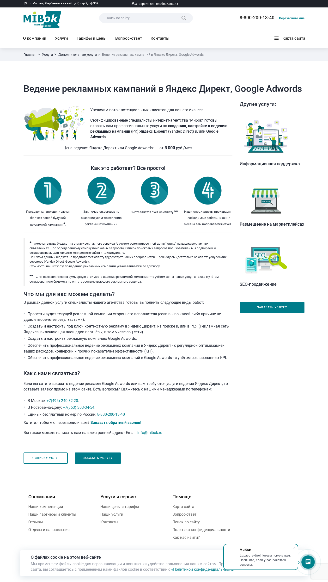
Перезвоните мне (291, 18)
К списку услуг (46, 458)
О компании (34, 38)
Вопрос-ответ (128, 38)
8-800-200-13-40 (257, 17)
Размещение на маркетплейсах (272, 224)
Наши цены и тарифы (119, 506)
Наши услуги (111, 514)
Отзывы (35, 522)
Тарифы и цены (92, 38)
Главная (30, 54)
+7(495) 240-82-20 (62, 400)
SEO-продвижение (258, 284)
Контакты (160, 38)
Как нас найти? (186, 537)
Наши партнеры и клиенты (52, 514)
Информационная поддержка (270, 163)
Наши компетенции (45, 506)
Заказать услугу (272, 307)
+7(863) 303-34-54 (78, 407)
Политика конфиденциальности (201, 529)
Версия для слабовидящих (155, 4)
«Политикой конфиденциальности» (203, 569)
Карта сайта (290, 39)
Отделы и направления (49, 529)
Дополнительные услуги (77, 54)
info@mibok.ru (149, 432)
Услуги (61, 38)
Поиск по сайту (186, 522)
